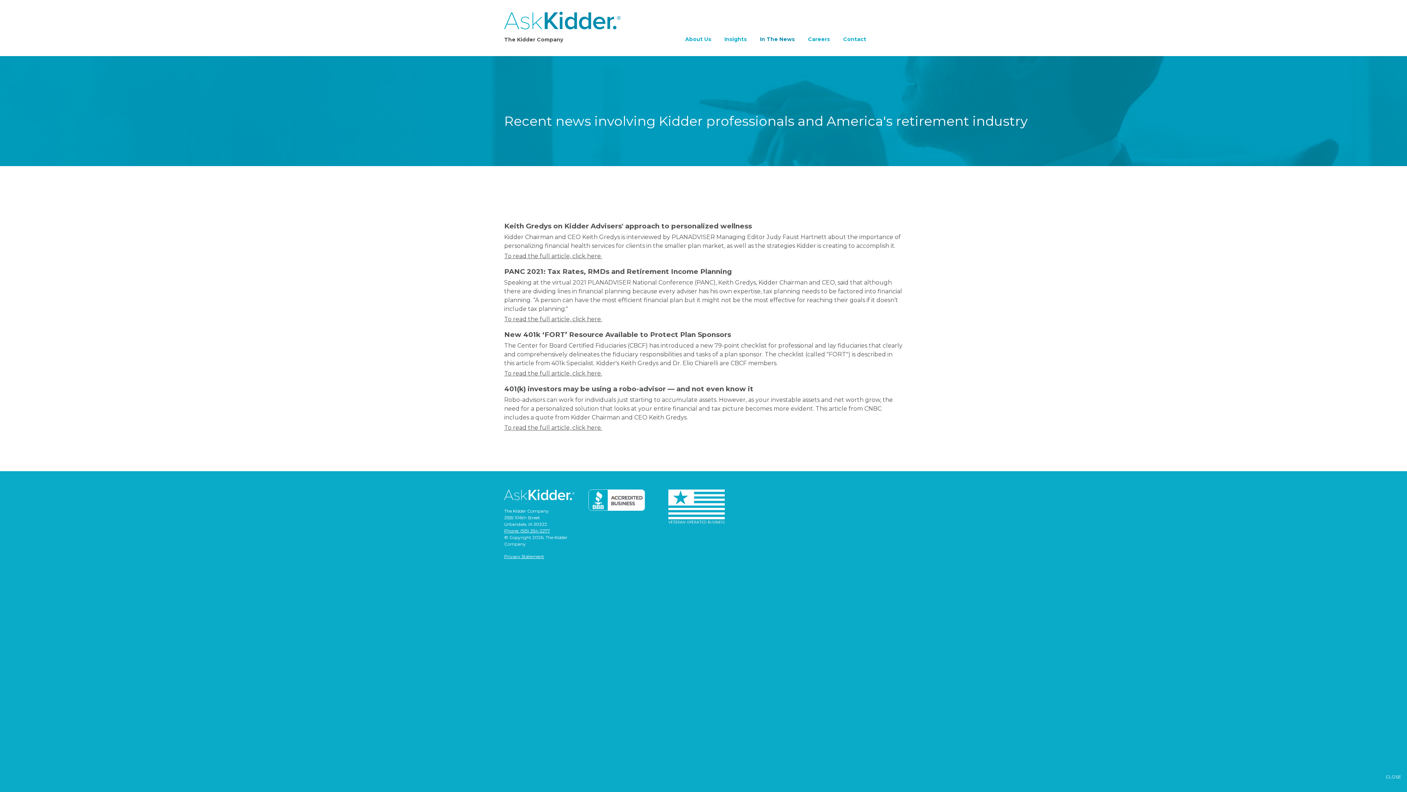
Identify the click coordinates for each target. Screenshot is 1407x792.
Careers (819, 39)
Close (1393, 777)
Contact (854, 39)
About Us (698, 39)
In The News (777, 39)
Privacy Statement (524, 556)
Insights (735, 39)
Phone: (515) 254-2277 (527, 531)
